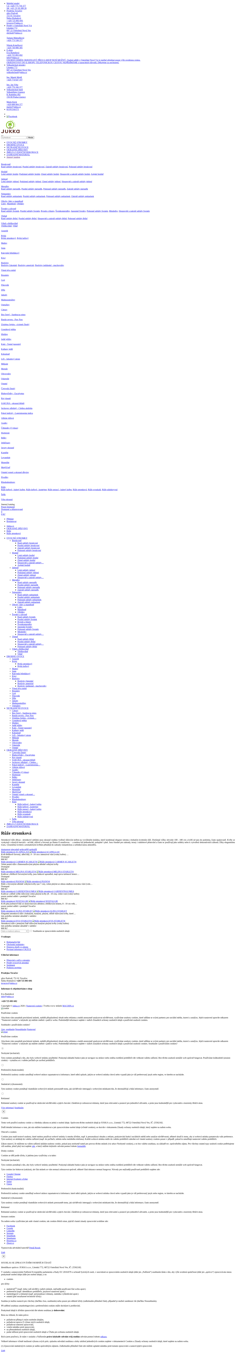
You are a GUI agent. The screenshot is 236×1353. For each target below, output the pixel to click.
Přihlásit (10, 519)
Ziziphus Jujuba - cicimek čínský (15, 324)
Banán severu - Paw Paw (12, 319)
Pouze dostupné (8, 507)
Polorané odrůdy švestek (97, 211)
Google (10, 1228)
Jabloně (4, 179)
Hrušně (4, 171)
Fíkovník (5, 285)
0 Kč (3, 514)
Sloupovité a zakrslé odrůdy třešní (52, 218)
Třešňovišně (6, 226)
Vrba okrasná (7, 499)
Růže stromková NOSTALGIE (15, 901)
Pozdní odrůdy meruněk (31, 189)
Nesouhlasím (20, 1029)
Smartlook (11, 1236)
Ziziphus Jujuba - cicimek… (24, 718)
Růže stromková (80, 489)
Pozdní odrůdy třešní (27, 218)
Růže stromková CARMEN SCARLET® (19, 862)
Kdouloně (5, 354)
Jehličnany (5, 443)
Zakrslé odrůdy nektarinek (82, 196)
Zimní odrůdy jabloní (51, 181)
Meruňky (5, 186)
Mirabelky (113, 211)
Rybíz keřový (23, 238)
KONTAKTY (13, 109)
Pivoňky (4, 477)
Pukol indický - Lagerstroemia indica (17, 413)
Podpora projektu (14, 967)
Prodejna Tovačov (15, 17)
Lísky (3, 204)
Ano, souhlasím (8, 1029)
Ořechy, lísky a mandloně (12, 201)
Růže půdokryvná (109, 489)
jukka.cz (16, 1006)
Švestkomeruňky (62, 211)
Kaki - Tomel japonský (11, 344)
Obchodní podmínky (15, 944)
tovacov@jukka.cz (9, 983)
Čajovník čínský (8, 388)
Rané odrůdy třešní (9, 218)
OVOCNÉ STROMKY (17, 142)
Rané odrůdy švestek (10, 211)
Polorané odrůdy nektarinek (58, 196)
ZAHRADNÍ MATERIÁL (18, 154)
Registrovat (11, 521)
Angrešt (4, 231)
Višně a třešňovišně (9, 223)
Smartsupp (11, 1238)
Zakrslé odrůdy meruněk (77, 189)
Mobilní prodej (16, 5)
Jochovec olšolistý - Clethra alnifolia (16, 408)
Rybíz (3, 236)
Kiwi (3, 258)
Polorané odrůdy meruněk (54, 189)
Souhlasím (18, 1108)
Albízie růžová (7, 418)
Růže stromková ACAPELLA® (15, 852)
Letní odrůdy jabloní (10, 181)
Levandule (5, 457)
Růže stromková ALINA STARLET (17, 911)
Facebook (11, 1226)
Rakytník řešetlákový (10, 253)
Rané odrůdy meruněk (10, 189)
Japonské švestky (78, 211)
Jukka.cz (10, 526)
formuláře (81, 1146)
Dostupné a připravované (12, 509)
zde (33, 1146)
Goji (3, 280)
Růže (3, 487)
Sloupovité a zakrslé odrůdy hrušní (75, 174)
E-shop (73, 56)
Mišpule (4, 364)
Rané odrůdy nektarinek (11, 196)
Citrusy (4, 310)
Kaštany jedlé (7, 349)
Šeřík (3, 494)
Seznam (10, 1233)
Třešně (4, 216)
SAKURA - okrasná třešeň (12, 403)
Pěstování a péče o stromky (18, 960)
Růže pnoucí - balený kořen (60, 489)
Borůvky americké (26, 265)
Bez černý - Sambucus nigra (13, 314)
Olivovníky (6, 374)
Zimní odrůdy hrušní (50, 174)
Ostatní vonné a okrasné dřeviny (15, 472)
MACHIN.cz (68, 1006)
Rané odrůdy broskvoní (11, 167)
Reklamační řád (13, 942)
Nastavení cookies (34, 1006)
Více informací (7, 1108)
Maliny (4, 243)
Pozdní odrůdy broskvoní (33, 167)
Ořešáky (20, 204)
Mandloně (11, 204)
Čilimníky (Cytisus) (9, 428)
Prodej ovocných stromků (18, 963)
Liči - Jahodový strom (10, 359)
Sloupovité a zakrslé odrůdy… (30, 563)
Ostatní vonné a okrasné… (23, 794)
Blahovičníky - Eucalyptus (12, 393)
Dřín (3, 290)
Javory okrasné (7, 448)
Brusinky (5, 275)
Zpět (3, 1252)
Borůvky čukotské (9, 265)
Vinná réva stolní (8, 270)
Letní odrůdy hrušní (9, 174)
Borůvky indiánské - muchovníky (49, 265)
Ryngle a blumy (47, 211)
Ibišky (3, 438)
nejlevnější (24, 849)
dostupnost (5, 849)
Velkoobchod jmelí (16, 98)
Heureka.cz (11, 1240)
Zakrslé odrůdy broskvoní (56, 167)
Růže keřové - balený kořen (13, 489)
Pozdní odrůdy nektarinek (34, 196)
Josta (3, 248)
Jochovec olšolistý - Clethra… (25, 762)
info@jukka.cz (7, 996)
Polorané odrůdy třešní (77, 218)
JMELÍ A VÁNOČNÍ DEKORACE (22, 152)
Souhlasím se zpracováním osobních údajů (51, 931)
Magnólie (5, 462)
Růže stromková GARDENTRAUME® (19, 891)
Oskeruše (5, 379)
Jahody (4, 295)
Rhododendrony (8, 482)
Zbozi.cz (10, 1243)
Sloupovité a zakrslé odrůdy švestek (134, 211)
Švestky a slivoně (8, 208)
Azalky (4, 423)
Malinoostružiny (8, 300)
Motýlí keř (5, 467)
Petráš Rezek (34, 1248)
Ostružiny (5, 305)
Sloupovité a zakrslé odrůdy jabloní (77, 181)
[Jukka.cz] (10, 132)
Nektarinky (6, 194)
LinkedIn (10, 1231)
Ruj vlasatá (6, 398)
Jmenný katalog (13, 157)
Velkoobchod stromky (19, 76)
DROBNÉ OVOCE (15, 145)
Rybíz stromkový (8, 238)
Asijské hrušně (97, 174)
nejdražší (33, 849)
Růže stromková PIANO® (13, 881)
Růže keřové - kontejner (36, 489)
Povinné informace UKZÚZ (19, 949)
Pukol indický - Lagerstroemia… (26, 765)
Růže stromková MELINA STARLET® (19, 871)
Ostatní (4, 383)
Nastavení (31, 1029)
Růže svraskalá (94, 489)
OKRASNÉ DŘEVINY (17, 150)
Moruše (4, 369)
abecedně (15, 849)
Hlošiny (4, 334)
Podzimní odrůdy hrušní (29, 174)
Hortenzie (5, 433)
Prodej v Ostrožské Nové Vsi (19, 36)
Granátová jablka (8, 329)
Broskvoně (6, 164)
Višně (15, 226)
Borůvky (5, 263)
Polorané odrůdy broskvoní (80, 167)
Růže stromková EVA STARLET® (16, 921)
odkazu (103, 1336)
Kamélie (4, 452)
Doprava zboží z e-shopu (17, 947)
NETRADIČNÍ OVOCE (18, 147)
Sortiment (11, 965)
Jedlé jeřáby (6, 339)
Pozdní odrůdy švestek (30, 211)
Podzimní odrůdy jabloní (30, 181)
